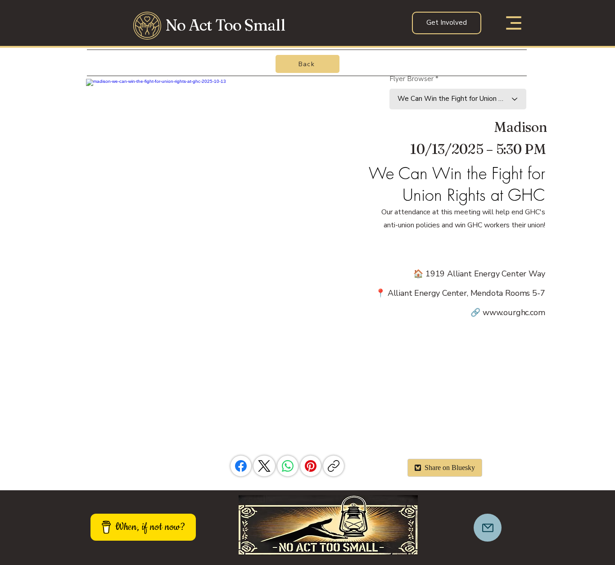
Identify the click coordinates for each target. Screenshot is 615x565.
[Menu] (511, 22)
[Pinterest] (310, 466)
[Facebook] (241, 466)
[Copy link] (333, 466)
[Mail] (488, 528)
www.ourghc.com (514, 312)
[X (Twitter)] (264, 466)
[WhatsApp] (287, 466)
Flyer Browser (411, 79)
